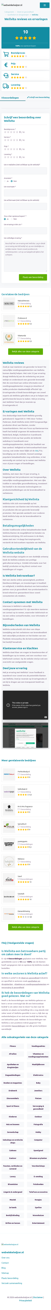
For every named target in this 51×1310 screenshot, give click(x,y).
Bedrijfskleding (12, 1215)
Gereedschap (12, 1132)
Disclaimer (38, 1297)
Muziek (13, 1200)
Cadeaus (12, 1150)
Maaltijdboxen (38, 1064)
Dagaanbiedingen (12, 1075)
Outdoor (38, 1117)
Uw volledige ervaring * (13, 238)
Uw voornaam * (10, 187)
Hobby (38, 1132)
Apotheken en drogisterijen (18, 15)
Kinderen (13, 1117)
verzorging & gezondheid (12, 987)
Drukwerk (13, 1091)
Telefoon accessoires (38, 1192)
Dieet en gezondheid (25, 12)
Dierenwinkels (13, 1098)
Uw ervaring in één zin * (13, 225)
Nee (15, 181)
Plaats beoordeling (9, 1278)
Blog (3, 1268)
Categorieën (9, 12)
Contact (5, 1263)
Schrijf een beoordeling (39, 97)
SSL (36, 451)
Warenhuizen (38, 1215)
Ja (7, 181)
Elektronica (38, 1075)
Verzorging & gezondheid (38, 1107)
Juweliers (38, 1091)
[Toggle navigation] (45, 5)
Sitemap (5, 1273)
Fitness (13, 1046)
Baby (38, 1083)
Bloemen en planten (38, 1158)
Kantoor (12, 1158)
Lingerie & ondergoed (12, 1192)
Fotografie (38, 1124)
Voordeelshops (38, 1166)
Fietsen (38, 1098)
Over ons (5, 1258)
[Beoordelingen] (11, 5)
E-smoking (38, 1177)
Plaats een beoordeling (33, 277)
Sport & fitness (12, 1106)
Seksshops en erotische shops (13, 1141)
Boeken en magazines (13, 1083)
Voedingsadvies (38, 1046)
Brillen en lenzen (13, 1223)
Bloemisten (13, 1184)
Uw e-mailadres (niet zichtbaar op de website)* (22, 165)
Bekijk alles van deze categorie (25, 351)
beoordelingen (18, 1026)
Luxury (13, 1177)
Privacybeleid (25, 1300)
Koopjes (38, 1200)
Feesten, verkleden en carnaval (12, 1167)
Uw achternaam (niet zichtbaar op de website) (21, 200)
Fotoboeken (38, 1184)
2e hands (12, 1207)
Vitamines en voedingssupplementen (38, 1055)
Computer (38, 1140)
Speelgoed (38, 1150)
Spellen (38, 1207)
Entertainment (38, 1223)
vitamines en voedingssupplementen (30, 984)
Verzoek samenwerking (11, 1283)
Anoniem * (8, 178)
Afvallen (12, 1054)
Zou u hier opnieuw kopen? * (15, 216)
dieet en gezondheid (30, 978)
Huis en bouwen (12, 1124)
